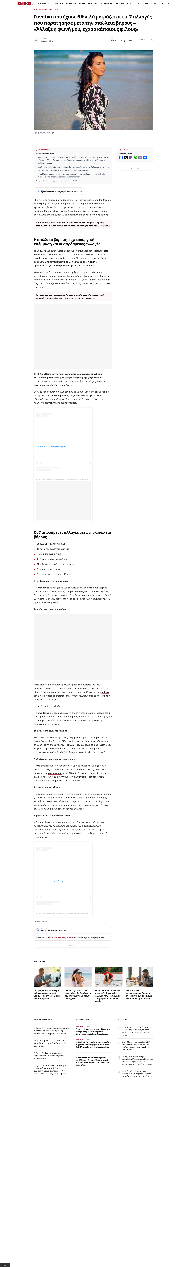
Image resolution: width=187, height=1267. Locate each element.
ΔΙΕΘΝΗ (82, 3)
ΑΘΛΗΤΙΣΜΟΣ (106, 3)
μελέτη (105, 692)
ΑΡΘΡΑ (146, 3)
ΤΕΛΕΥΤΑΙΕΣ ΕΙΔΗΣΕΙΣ (43, 1020)
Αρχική (37, 9)
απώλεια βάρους (59, 395)
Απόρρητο (5, 1265)
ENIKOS (25, 3)
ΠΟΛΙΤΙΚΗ (58, 3)
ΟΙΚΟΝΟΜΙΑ (70, 3)
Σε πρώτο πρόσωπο (50, 9)
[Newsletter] (168, 3)
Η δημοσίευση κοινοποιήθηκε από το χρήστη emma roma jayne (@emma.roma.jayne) (65, 479)
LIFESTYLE (119, 3)
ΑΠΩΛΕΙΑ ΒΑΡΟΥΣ (41, 921)
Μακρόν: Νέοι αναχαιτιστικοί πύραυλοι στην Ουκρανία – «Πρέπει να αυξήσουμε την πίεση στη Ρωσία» (137, 1073)
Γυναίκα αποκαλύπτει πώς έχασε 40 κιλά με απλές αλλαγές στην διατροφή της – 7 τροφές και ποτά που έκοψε (108, 995)
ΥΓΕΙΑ (138, 3)
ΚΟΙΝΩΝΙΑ (92, 3)
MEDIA (130, 3)
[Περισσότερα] (155, 3)
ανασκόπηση (55, 773)
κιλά (94, 203)
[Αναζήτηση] (163, 3)
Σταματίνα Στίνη (47, 41)
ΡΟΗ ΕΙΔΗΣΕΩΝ (45, 3)
